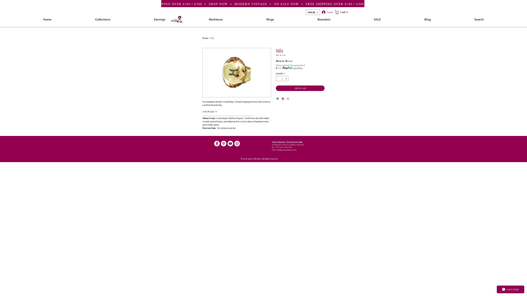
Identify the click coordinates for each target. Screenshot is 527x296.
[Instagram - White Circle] (237, 143)
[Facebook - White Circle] (217, 143)
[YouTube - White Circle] (230, 143)
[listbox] (313, 12)
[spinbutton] (282, 78)
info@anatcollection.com (286, 150)
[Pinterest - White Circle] (223, 143)
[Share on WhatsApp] (288, 98)
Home (205, 38)
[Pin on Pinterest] (282, 98)
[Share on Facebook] (277, 98)
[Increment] (286, 78)
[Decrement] (278, 78)
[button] (313, 12)
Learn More (298, 68)
